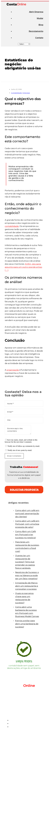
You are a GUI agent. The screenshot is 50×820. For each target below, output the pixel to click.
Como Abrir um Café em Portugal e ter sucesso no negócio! (25, 534)
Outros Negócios (21, 758)
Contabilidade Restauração (26, 750)
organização (13, 370)
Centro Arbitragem (31, 815)
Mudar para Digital (22, 777)
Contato (39, 38)
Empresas (26, 93)
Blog (41, 25)
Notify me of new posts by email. (20, 450)
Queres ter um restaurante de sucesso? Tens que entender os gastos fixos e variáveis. (25, 561)
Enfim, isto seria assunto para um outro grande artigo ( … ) (23, 267)
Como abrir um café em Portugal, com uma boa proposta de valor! (27, 524)
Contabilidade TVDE (23, 754)
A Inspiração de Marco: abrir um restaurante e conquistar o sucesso (26, 586)
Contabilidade (16, 93)
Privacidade (13, 815)
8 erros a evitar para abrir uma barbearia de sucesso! (26, 623)
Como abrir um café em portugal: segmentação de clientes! (27, 513)
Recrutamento (36, 31)
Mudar (40, 18)
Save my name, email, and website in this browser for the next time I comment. (21, 441)
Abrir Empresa (36, 12)
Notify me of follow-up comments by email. (24, 446)
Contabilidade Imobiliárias (26, 739)
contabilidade (12, 226)
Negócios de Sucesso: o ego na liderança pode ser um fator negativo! (27, 575)
